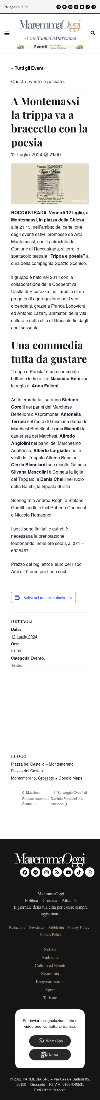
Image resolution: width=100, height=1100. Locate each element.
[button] (7, 33)
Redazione (17, 927)
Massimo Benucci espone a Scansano (35, 798)
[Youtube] (82, 7)
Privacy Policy (78, 927)
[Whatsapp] (93, 7)
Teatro (16, 665)
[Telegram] (64, 7)
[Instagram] (70, 7)
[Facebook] (58, 7)
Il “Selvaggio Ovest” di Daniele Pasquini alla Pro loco (69, 798)
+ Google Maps (68, 778)
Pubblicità (56, 927)
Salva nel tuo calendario (44, 598)
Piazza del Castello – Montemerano (42, 764)
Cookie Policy (51, 934)
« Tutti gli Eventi (27, 68)
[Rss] (76, 7)
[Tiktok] (88, 7)
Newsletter (37, 927)
